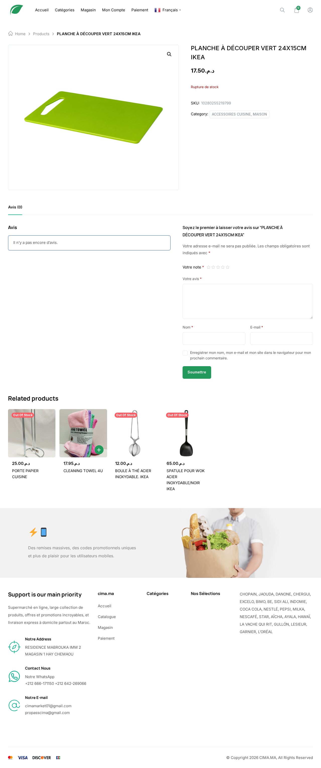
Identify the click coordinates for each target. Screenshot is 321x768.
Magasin (88, 10)
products (41, 33)
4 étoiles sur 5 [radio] (223, 267)
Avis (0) (15, 207)
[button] (169, 54)
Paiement (139, 10)
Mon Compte (113, 10)
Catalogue (107, 616)
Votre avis (192, 279)
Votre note (193, 267)
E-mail (256, 327)
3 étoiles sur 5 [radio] (218, 267)
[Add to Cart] (99, 449)
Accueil (42, 10)
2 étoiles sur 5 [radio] (213, 267)
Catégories (64, 10)
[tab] (15, 207)
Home (20, 33)
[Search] (282, 10)
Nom (188, 327)
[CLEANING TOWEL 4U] (83, 433)
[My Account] (310, 10)
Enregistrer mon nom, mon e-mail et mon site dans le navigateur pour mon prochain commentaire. (250, 355)
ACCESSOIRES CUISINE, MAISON (239, 114)
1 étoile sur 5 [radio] (208, 267)
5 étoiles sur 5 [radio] (227, 267)
